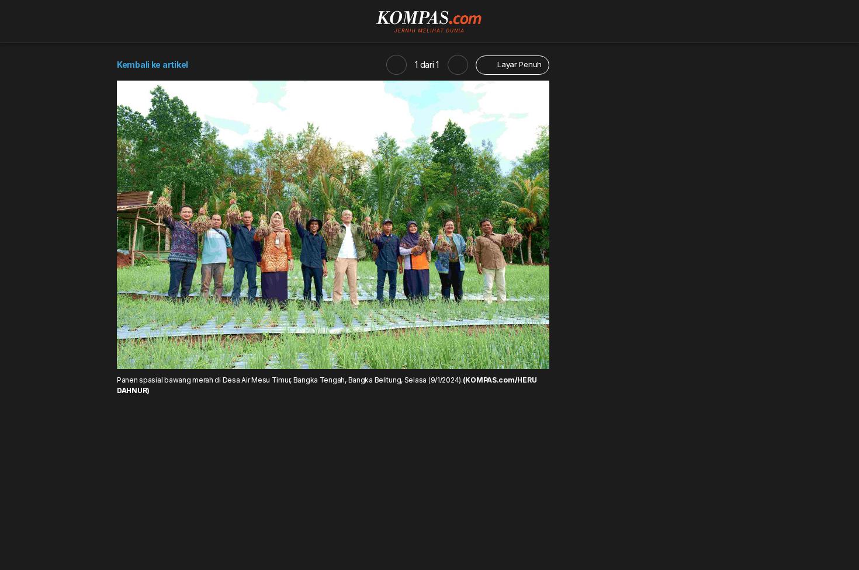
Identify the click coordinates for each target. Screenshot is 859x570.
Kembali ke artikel (152, 64)
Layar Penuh (518, 64)
